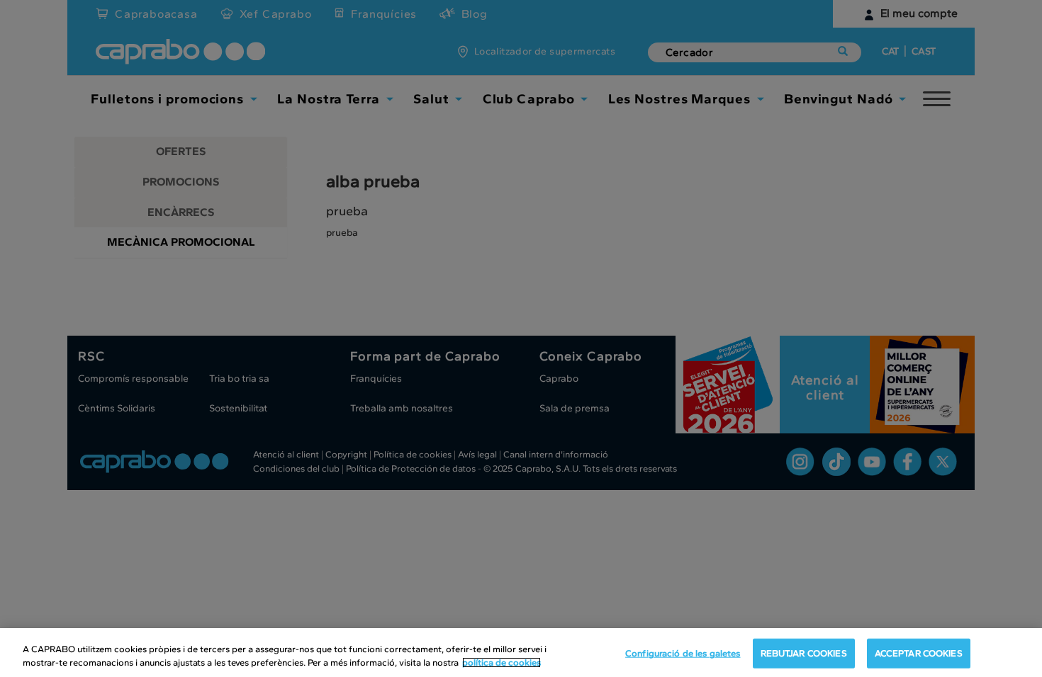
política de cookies (501, 662)
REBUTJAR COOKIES (804, 653)
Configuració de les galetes (683, 653)
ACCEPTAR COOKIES (919, 653)
